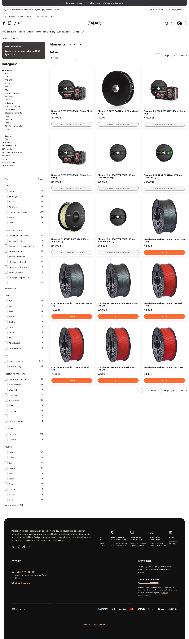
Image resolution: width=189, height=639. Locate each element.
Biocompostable (12, 106)
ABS (6, 86)
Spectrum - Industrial (18, 235)
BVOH (7, 116)
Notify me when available (71, 124)
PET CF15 (8, 80)
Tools (4, 159)
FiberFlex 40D (15, 348)
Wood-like (14, 390)
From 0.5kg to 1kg (16, 361)
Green (12, 468)
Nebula (12, 201)
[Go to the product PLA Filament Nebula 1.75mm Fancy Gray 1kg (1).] (118, 280)
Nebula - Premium (17, 256)
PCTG (7, 83)
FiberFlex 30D (15, 343)
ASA (7, 90)
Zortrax (12, 222)
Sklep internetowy (93, 624)
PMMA (7, 99)
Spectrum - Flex (16, 241)
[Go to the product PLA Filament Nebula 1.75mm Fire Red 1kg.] (71, 344)
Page (166, 55)
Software (6, 155)
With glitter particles (18, 379)
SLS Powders (8, 149)
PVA (7, 139)
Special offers (8, 165)
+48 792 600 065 (26, 572)
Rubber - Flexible (12, 93)
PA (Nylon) (9, 96)
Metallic (12, 411)
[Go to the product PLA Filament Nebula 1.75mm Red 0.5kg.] (164, 344)
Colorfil (12, 191)
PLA (6, 73)
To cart (164, 252)
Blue (11, 484)
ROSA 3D (13, 207)
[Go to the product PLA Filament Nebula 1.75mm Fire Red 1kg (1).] (118, 344)
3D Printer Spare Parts (12, 152)
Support (8, 136)
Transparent (14, 400)
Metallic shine (15, 384)
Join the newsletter (154, 583)
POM (7, 129)
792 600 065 (158, 10)
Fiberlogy (13, 196)
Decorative (10, 109)
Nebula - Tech (15, 251)
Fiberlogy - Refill (16, 272)
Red (11, 473)
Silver (11, 494)
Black (11, 458)
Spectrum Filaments (18, 212)
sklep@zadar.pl (178, 10)
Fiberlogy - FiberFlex (18, 267)
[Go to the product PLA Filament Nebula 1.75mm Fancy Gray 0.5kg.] (164, 216)
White (11, 452)
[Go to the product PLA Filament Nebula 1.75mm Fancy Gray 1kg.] (71, 280)
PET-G (7, 76)
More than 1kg (15, 366)
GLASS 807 (9, 119)
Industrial (9, 103)
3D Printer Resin (9, 145)
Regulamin (168, 587)
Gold (11, 500)
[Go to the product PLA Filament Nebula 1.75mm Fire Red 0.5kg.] (164, 280)
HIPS (7, 123)
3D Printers (7, 142)
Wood (12, 332)
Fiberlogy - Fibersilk (17, 262)
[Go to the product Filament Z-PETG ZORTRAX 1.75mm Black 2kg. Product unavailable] (164, 88)
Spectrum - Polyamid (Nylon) (22, 246)
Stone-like (13, 395)
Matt (11, 405)
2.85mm (12, 439)
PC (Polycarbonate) (14, 126)
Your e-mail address (148, 579)
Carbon (12, 322)
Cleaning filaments (13, 113)
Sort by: (54, 52)
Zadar (4, 38)
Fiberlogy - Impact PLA (19, 277)
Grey (11, 463)
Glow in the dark (16, 421)
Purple (12, 489)
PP (6, 132)
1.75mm (12, 434)
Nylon (11, 316)
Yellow (12, 479)
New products (8, 162)
